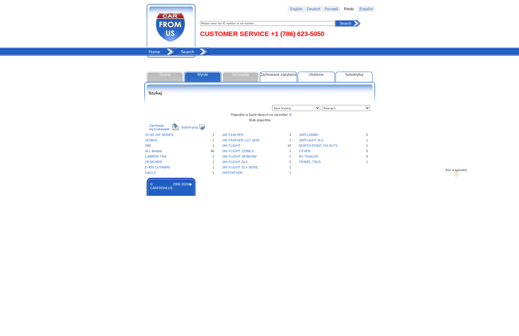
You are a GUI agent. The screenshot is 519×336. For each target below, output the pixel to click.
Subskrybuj (354, 74)
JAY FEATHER (233, 135)
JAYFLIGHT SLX (311, 140)
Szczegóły (240, 74)
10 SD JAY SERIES (159, 135)
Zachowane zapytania (278, 74)
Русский (331, 9)
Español (366, 9)
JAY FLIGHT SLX (234, 162)
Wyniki (202, 74)
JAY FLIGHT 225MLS (237, 151)
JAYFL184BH (308, 135)
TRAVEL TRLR (310, 162)
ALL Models (153, 151)
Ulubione (316, 74)
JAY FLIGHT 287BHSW (239, 156)
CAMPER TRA (155, 156)
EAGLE (150, 172)
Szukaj (165, 74)
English (296, 9)
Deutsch (313, 9)
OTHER (305, 151)
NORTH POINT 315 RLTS (318, 145)
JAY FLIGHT (231, 145)
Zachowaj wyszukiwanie (159, 127)
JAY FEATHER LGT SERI (241, 140)
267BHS (151, 140)
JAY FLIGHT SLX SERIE (240, 167)
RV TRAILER (308, 156)
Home (154, 51)
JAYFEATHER (232, 172)
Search (345, 23)
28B (148, 145)
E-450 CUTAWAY (157, 167)
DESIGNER (153, 162)
